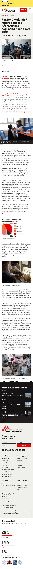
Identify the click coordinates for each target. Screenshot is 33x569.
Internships (20, 489)
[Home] (9, 10)
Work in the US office (22, 483)
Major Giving (5, 467)
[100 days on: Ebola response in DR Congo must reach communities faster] (16, 414)
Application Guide (22, 487)
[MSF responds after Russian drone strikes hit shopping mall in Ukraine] (16, 396)
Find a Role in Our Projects (24, 485)
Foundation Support (7, 474)
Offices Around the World (8, 485)
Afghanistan (5, 71)
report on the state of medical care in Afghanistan (16, 112)
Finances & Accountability (8, 463)
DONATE (23, 10)
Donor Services (5, 458)
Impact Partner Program (8, 469)
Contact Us (4, 496)
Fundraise (19, 460)
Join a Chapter (21, 467)
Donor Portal (5, 460)
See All (3, 390)
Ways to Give (5, 465)
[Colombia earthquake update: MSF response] (16, 405)
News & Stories (10, 15)
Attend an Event (21, 463)
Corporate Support (6, 476)
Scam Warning (5, 501)
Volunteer (19, 465)
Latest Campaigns (22, 458)
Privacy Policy (5, 498)
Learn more (5, 5)
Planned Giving (5, 472)
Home (3, 15)
